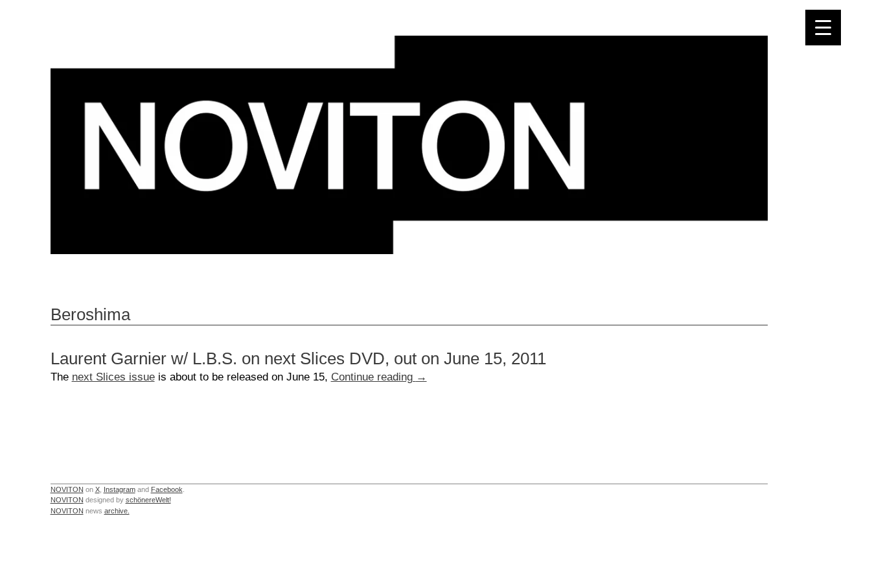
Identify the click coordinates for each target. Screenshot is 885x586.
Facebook (167, 489)
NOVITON (67, 489)
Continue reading (379, 376)
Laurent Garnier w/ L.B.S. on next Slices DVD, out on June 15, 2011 (298, 358)
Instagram (119, 489)
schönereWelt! (148, 500)
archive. (117, 511)
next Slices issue (113, 376)
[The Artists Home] (409, 250)
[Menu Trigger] (823, 27)
